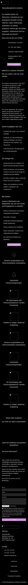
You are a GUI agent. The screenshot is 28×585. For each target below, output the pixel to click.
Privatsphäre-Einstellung (14, 576)
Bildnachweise (14, 571)
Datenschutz (14, 566)
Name (3, 487)
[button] (26, 3)
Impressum (14, 561)
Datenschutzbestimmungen (10, 513)
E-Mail (3, 492)
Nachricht (4, 497)
